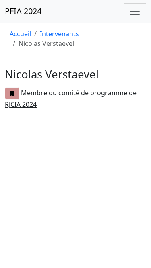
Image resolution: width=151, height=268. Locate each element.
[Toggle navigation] (135, 11)
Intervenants (59, 33)
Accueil (20, 33)
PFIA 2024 (23, 11)
